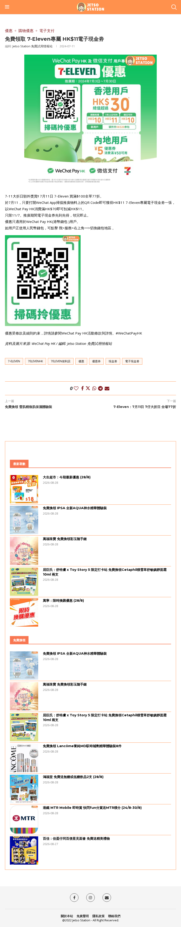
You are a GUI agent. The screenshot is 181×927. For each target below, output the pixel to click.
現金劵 (113, 361)
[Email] (107, 897)
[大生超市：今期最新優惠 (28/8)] (24, 489)
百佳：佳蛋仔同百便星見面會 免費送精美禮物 (76, 838)
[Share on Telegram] (100, 388)
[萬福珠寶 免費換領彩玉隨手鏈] (24, 551)
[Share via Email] (107, 388)
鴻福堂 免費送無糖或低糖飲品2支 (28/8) (73, 777)
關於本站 (67, 916)
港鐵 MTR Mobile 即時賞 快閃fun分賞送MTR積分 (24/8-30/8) (92, 808)
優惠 (81, 361)
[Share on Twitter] (88, 388)
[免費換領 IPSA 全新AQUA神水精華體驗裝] (24, 520)
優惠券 (96, 361)
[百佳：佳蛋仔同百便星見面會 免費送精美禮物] (24, 850)
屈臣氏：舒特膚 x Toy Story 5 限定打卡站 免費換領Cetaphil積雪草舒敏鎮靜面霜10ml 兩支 (105, 572)
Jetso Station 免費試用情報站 (32, 46)
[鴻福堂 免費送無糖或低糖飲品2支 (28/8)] (24, 789)
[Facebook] (74, 897)
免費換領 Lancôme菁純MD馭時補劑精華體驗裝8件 (82, 746)
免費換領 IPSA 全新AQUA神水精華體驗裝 (75, 508)
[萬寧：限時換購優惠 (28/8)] (24, 612)
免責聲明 (83, 916)
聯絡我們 (114, 916)
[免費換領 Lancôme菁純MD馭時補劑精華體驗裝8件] (24, 758)
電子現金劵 (132, 361)
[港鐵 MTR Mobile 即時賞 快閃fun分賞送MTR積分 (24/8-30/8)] (24, 820)
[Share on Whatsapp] (94, 388)
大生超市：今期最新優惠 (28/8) (66, 477)
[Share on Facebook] (82, 388)
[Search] (173, 7)
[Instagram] (90, 897)
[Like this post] (76, 388)
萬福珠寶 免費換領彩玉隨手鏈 (65, 539)
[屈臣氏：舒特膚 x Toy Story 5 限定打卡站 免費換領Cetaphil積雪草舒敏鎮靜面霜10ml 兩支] (24, 582)
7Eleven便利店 (60, 361)
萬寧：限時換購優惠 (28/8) (63, 600)
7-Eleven (14, 361)
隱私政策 (98, 916)
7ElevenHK (35, 361)
